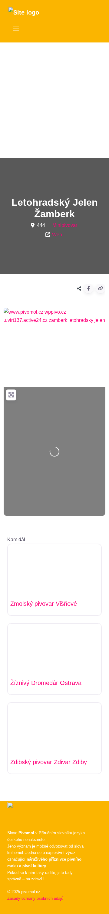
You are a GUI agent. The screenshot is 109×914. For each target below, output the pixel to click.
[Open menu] (16, 28)
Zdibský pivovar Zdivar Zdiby (48, 762)
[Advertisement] (54, 100)
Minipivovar (64, 225)
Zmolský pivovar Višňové (43, 603)
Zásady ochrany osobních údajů (35, 898)
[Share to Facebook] (88, 288)
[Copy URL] (100, 288)
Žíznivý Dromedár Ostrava (45, 683)
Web (57, 234)
